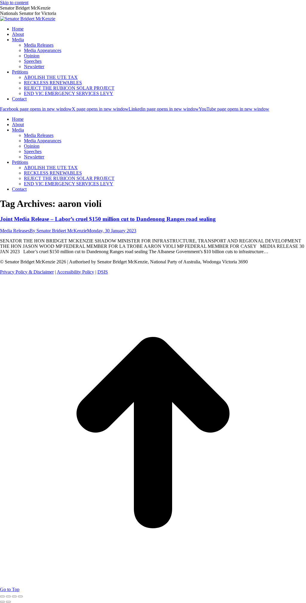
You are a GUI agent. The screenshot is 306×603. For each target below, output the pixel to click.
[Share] (8, 596)
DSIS (102, 271)
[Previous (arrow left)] (2, 602)
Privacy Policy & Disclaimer (27, 271)
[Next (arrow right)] (8, 602)
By (58, 230)
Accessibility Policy (75, 271)
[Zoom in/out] (20, 596)
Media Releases (15, 230)
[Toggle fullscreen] (14, 596)
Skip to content (14, 2)
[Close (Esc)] (2, 596)
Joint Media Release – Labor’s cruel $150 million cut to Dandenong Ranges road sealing (108, 219)
